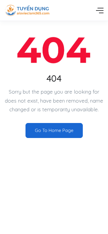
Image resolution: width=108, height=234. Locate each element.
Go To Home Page (54, 130)
